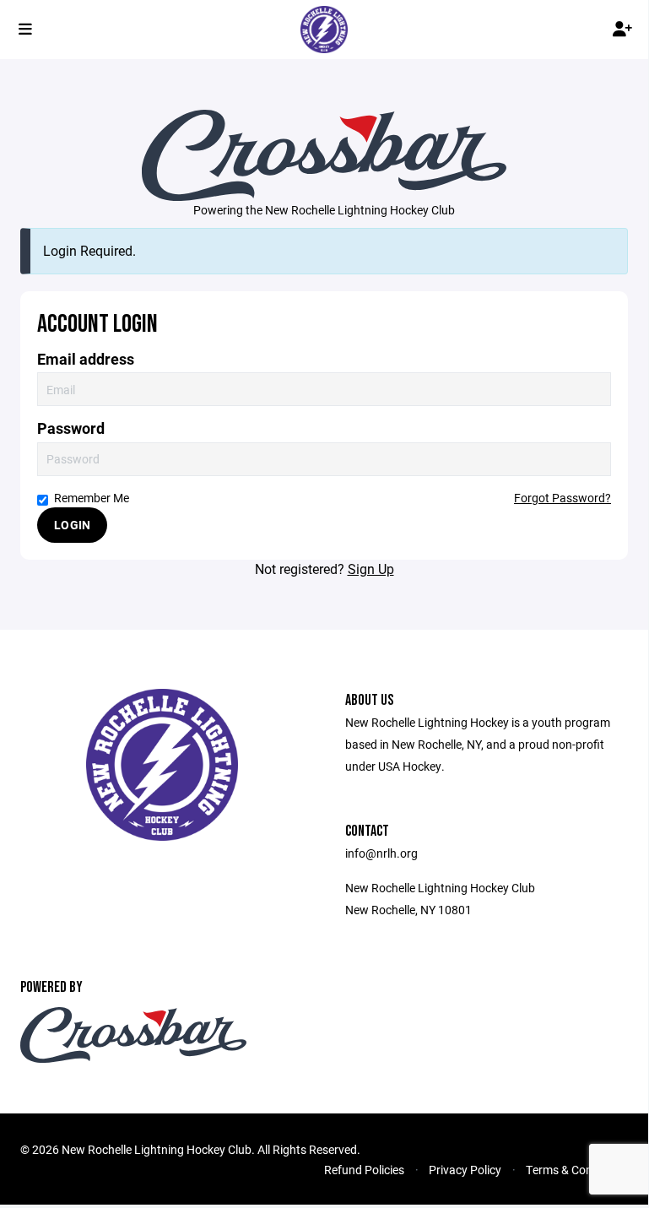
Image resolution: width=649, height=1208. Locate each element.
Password (71, 428)
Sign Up (371, 568)
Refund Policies (364, 1170)
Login (72, 525)
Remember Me (91, 498)
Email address (85, 359)
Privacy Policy (465, 1170)
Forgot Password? (562, 498)
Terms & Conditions (577, 1170)
